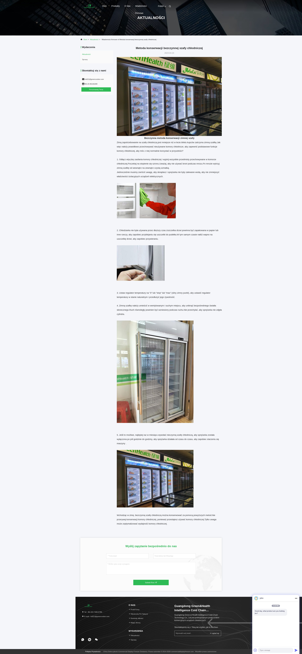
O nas (127, 6)
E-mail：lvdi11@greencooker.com (96, 616)
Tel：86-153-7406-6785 (93, 612)
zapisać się (215, 633)
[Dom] (90, 6)
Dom (104, 6)
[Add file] (255, 650)
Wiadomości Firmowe (141, 7)
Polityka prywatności (93, 651)
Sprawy (85, 59)
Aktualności (94, 39)
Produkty (115, 6)
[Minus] (296, 598)
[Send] (296, 650)
